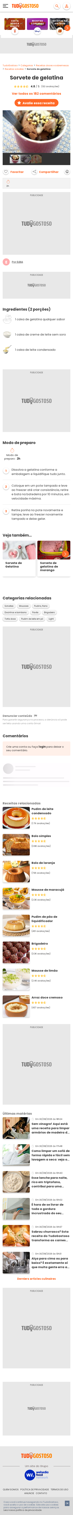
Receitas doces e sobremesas (52, 65)
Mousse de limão (45, 971)
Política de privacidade (34, 1489)
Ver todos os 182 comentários (36, 93)
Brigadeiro (49, 612)
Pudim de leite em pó (32, 618)
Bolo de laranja (43, 863)
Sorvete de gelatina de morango (49, 566)
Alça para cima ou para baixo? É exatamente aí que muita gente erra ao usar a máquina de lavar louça (51, 1262)
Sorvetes (9, 606)
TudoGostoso (10, 65)
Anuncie (29, 1493)
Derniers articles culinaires (36, 1279)
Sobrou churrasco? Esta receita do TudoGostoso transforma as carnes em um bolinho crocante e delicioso (50, 1236)
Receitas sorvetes (14, 69)
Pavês (35, 612)
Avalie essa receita (39, 103)
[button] (67, 28)
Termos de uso (59, 1489)
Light (51, 618)
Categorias (27, 65)
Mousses (24, 606)
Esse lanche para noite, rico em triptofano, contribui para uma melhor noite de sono (50, 1182)
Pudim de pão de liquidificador (44, 919)
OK (67, 1503)
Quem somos (11, 1489)
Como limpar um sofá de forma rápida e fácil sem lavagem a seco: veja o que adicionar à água (51, 1155)
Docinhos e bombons (16, 612)
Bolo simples (41, 836)
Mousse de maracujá (48, 890)
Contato (41, 1493)
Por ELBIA (17, 262)
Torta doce (10, 618)
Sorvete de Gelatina (13, 565)
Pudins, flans (40, 606)
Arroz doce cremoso (47, 997)
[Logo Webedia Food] (36, 1475)
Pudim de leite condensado (42, 811)
